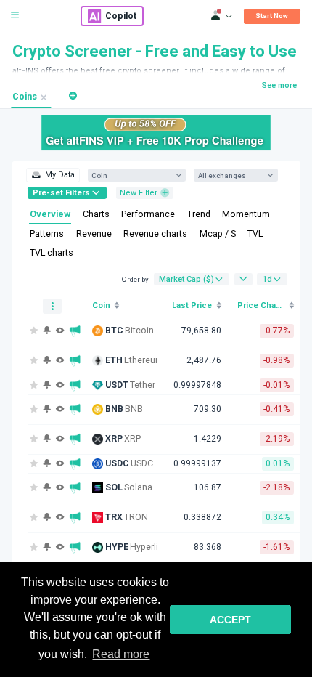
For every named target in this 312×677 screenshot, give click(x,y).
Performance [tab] (148, 214)
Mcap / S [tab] (218, 234)
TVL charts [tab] (51, 253)
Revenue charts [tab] (155, 234)
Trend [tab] (198, 214)
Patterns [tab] (47, 234)
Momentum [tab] (246, 214)
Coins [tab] (24, 97)
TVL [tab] (255, 234)
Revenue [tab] (94, 234)
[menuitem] (52, 175)
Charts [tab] (96, 214)
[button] (72, 95)
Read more (120, 654)
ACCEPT (230, 619)
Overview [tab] (50, 214)
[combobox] (131, 175)
